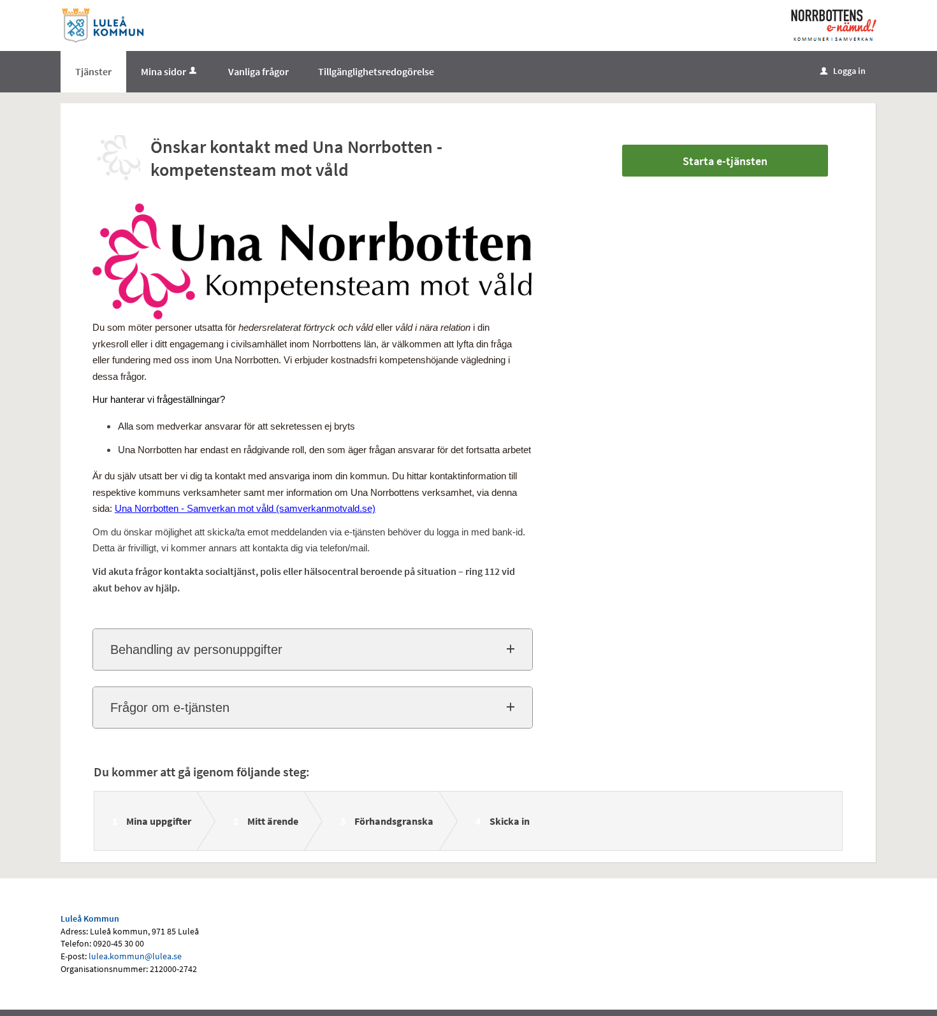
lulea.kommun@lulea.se (135, 956)
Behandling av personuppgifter (196, 649)
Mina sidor (163, 71)
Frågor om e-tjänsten (169, 707)
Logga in (843, 70)
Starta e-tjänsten (725, 161)
